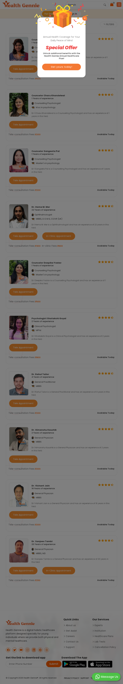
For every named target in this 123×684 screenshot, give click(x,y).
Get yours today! (61, 66)
